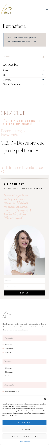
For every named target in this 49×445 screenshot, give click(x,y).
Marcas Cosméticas (12, 84)
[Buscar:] (24, 56)
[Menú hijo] (43, 70)
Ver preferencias (24, 436)
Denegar (24, 429)
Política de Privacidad (25, 442)
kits (4, 75)
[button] (45, 399)
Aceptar (24, 422)
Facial (5, 70)
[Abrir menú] (46, 9)
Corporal (7, 79)
